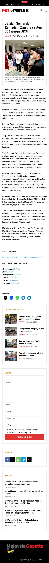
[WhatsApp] (18, 459)
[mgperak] (15, 11)
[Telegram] (23, 459)
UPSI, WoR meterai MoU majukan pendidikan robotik (22, 257)
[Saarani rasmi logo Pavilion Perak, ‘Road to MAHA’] (11, 343)
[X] (12, 459)
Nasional (8, 36)
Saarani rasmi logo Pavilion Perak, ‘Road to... (30, 342)
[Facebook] (7, 459)
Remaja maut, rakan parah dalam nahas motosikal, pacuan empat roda (21, 482)
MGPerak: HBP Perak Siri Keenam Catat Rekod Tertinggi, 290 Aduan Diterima (24, 502)
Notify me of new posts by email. (19, 433)
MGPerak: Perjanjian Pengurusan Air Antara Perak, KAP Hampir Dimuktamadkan (23, 511)
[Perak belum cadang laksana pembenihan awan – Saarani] (11, 356)
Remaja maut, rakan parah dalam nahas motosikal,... (30, 317)
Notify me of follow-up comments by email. (23, 430)
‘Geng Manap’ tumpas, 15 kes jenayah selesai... (31, 330)
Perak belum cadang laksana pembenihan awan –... (31, 354)
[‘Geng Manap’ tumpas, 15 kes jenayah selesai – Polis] (11, 331)
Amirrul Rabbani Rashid (20, 36)
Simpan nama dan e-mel (15, 425)
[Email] (29, 459)
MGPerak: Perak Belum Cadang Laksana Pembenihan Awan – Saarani (21, 521)
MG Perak (16, 269)
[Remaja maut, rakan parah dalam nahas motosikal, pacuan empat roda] (11, 319)
